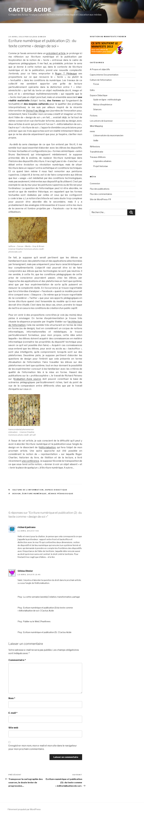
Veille (95, 140)
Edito (92, 90)
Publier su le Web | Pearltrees (36, 621)
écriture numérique (34, 494)
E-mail (12, 713)
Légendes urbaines (102, 161)
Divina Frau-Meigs (35, 110)
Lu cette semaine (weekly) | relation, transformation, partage (51, 597)
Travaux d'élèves (98, 157)
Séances (97, 109)
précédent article (56, 53)
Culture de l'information (28, 490)
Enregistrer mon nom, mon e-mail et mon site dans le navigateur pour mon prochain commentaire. (42, 747)
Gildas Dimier (37, 37)
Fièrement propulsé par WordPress (24, 809)
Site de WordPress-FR (100, 199)
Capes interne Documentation (104, 75)
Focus (96, 84)
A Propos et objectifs (100, 69)
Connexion (95, 183)
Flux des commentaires (101, 194)
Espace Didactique (56, 490)
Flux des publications (99, 189)
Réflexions (95, 146)
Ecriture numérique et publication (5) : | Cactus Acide (47, 632)
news (92, 131)
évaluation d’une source (27, 379)
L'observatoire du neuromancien (108, 135)
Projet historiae (100, 166)
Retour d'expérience (102, 104)
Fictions (93, 115)
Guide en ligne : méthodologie (107, 99)
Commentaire (17, 660)
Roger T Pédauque (66, 73)
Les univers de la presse (101, 121)
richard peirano (26, 527)
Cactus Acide (30, 10)
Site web (13, 727)
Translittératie (96, 152)
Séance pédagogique (61, 494)
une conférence (30, 461)
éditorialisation (47, 447)
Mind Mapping (96, 126)
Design (16, 494)
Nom (11, 698)
